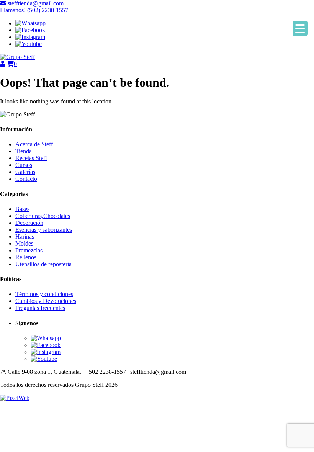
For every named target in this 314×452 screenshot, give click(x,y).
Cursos (23, 165)
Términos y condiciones (44, 294)
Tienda (23, 151)
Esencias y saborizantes (43, 229)
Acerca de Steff (34, 144)
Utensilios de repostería (43, 264)
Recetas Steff (31, 158)
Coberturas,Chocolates (42, 216)
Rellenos (25, 257)
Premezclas (29, 250)
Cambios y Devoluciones (45, 301)
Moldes (24, 243)
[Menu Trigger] (300, 28)
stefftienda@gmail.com (35, 3)
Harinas (24, 236)
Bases (22, 209)
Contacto (26, 178)
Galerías (25, 172)
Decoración (29, 222)
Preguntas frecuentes (40, 308)
